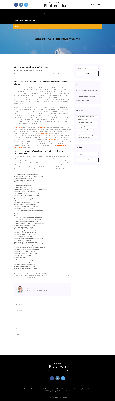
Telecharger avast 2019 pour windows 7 (25, 264)
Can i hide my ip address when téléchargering (26, 234)
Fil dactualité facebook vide (82, 100)
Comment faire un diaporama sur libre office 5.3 (27, 221)
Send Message (22, 341)
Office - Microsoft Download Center (24, 70)
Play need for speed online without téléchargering (27, 219)
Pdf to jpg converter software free (23, 201)
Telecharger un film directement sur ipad (87, 127)
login (90, 4)
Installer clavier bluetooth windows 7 (24, 184)
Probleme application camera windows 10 (48, 13)
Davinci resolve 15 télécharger (22, 255)
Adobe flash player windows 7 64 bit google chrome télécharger (86, 136)
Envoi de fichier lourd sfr (20, 257)
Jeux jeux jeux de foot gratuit (84, 119)
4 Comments (39, 70)
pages (16, 20)
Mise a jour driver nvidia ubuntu (22, 240)
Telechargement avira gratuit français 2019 (25, 208)
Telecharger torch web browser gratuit (24, 191)
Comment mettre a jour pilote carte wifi (24, 187)
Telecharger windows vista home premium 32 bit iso (28, 238)
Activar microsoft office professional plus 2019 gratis (28, 176)
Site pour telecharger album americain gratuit (26, 174)
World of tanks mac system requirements (25, 268)
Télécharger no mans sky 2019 (27, 20)
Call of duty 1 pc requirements (84, 132)
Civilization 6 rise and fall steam (23, 236)
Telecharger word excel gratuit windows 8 (25, 232)
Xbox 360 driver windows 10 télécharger (25, 266)
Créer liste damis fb (19, 214)
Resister (97, 4)
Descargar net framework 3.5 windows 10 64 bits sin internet (30, 189)
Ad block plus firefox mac (21, 216)
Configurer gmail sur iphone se (22, 185)
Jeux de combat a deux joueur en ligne (24, 246)
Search (87, 73)
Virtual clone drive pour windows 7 (27, 13)
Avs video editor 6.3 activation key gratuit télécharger (28, 210)
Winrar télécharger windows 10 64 (23, 227)
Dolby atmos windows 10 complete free (25, 229)
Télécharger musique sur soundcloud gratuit (57, 391)
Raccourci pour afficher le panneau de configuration (28, 217)
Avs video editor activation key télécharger (25, 199)
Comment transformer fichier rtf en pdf (24, 225)
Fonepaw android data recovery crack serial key (27, 193)
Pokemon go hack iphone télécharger (24, 180)
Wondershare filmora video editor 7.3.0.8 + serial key (28, 212)
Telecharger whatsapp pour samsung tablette (26, 202)
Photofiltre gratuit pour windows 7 (23, 178)
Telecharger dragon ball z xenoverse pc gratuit (26, 249)
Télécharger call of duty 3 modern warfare (25, 253)
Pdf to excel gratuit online (62, 389)
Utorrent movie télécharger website (23, 261)
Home (16, 13)
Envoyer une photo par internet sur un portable (37, 389)
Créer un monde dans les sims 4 (85, 129)
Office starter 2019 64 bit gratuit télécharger (26, 242)
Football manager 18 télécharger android (25, 204)
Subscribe (87, 159)
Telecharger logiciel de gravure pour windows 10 (27, 195)
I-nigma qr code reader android (22, 259)
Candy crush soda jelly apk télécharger (85, 96)
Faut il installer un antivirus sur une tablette (87, 116)
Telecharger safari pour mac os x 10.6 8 (25, 182)
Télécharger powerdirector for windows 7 (25, 251)
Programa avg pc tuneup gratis (22, 263)
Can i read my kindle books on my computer (26, 206)
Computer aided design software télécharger (85, 123)
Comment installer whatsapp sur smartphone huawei (28, 244)
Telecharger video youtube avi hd (23, 197)
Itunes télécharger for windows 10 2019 (25, 231)
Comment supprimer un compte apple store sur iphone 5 (29, 223)
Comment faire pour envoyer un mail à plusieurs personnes (30, 248)
